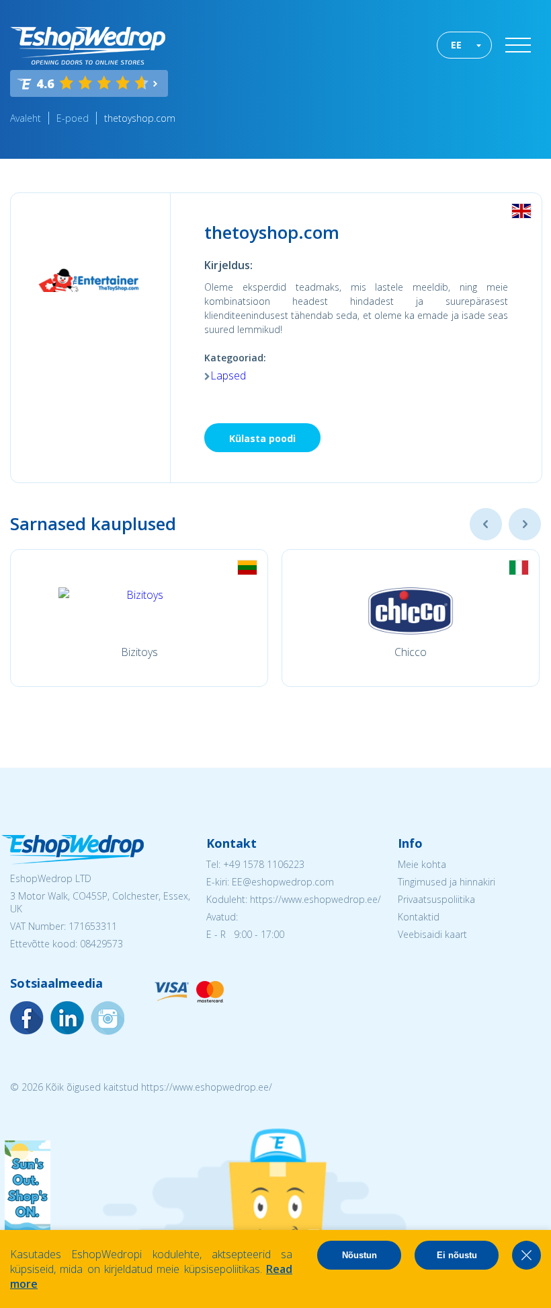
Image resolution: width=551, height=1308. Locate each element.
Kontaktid (418, 916)
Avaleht (25, 118)
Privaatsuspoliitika (436, 899)
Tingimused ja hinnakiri (446, 881)
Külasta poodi (262, 438)
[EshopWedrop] (87, 46)
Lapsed (228, 375)
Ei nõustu (457, 1255)
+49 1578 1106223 (263, 864)
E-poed (72, 118)
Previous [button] (486, 524)
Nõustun (359, 1255)
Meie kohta (422, 864)
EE (456, 44)
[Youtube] (107, 1018)
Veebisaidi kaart (432, 934)
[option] (139, 618)
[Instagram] (67, 1018)
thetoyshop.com (139, 118)
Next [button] (525, 524)
